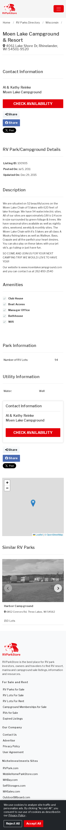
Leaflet (39, 534)
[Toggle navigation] (59, 8)
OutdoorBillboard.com (16, 797)
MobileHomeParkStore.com (20, 774)
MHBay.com (10, 779)
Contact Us (10, 734)
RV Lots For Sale (13, 695)
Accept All (33, 823)
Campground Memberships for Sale (25, 706)
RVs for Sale (10, 712)
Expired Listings (13, 718)
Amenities (13, 284)
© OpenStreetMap (54, 534)
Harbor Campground (18, 606)
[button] (33, 503)
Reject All (13, 823)
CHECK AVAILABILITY (33, 103)
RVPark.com (10, 768)
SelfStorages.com (14, 785)
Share (12, 114)
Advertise (9, 740)
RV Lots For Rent (13, 701)
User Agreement (13, 752)
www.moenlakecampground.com (41, 267)
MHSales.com (11, 791)
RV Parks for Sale (13, 689)
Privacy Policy (11, 746)
